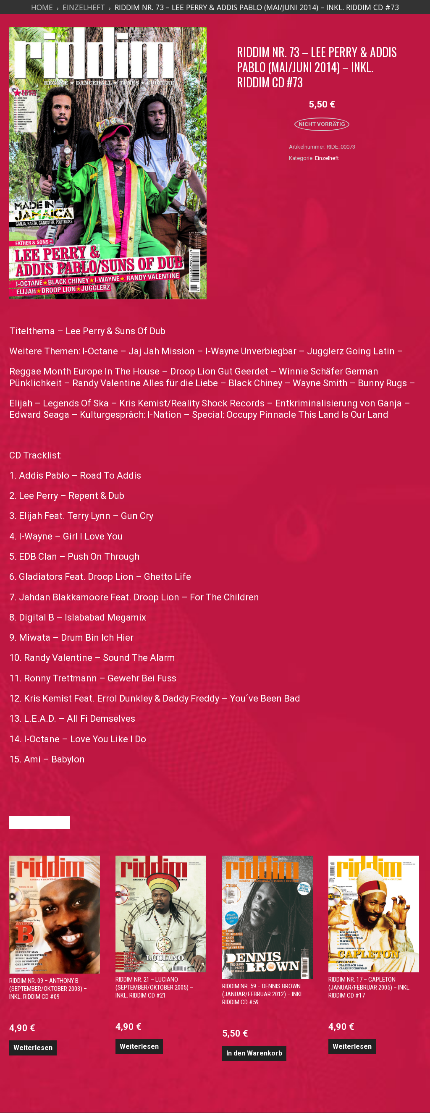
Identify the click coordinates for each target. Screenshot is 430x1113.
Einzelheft (84, 7)
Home (42, 7)
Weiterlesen (32, 1048)
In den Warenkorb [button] (254, 1053)
